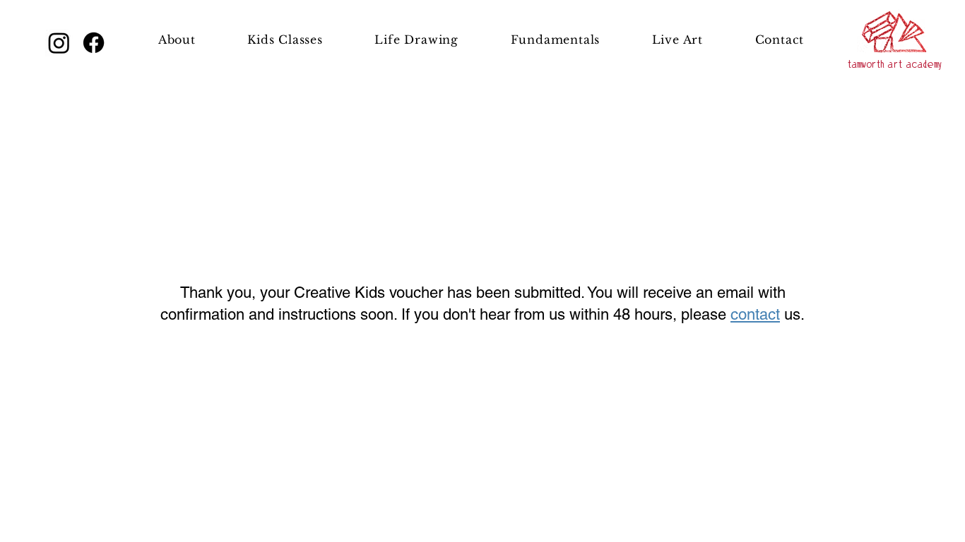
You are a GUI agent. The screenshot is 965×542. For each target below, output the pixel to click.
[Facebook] (93, 42)
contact (755, 314)
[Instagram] (59, 42)
